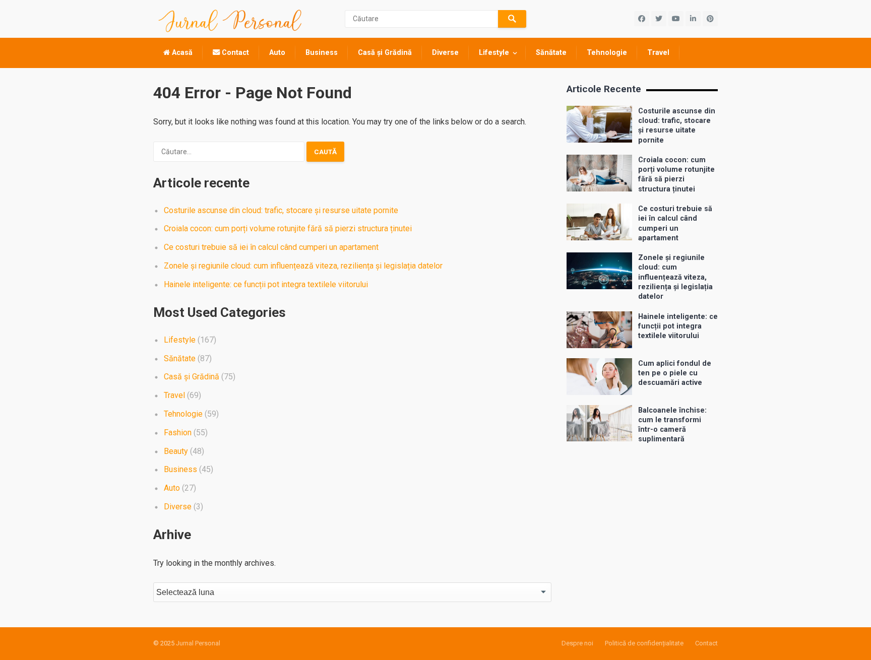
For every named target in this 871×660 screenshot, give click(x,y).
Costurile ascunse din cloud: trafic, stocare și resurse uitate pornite (281, 210)
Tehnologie (607, 52)
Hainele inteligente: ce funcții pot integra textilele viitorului (266, 284)
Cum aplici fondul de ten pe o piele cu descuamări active (674, 373)
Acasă (181, 52)
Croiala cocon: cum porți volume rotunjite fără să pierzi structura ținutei (288, 228)
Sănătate (551, 52)
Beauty (176, 451)
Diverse (445, 52)
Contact (234, 52)
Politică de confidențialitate (644, 643)
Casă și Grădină (385, 52)
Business (321, 52)
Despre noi (577, 643)
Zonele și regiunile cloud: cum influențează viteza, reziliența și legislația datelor (303, 266)
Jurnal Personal (198, 643)
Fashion (178, 432)
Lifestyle (494, 52)
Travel (658, 52)
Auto (277, 52)
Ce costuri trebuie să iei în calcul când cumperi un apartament (271, 247)
